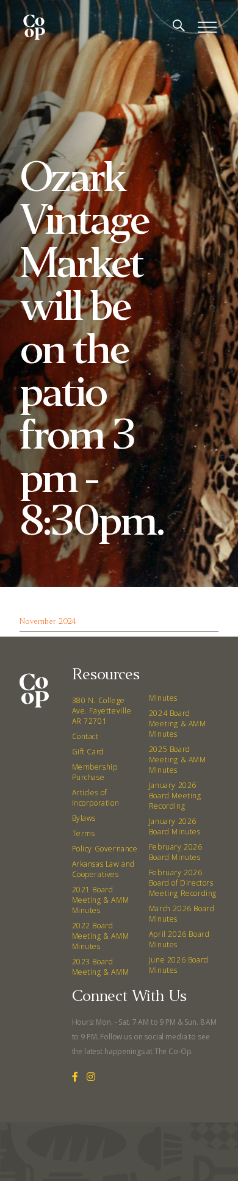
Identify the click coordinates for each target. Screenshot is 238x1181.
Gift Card (88, 751)
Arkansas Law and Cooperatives (103, 869)
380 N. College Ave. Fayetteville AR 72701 (102, 710)
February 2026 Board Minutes (176, 852)
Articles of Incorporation (96, 797)
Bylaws (84, 818)
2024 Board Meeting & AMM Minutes (177, 723)
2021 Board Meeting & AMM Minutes (100, 900)
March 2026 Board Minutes (182, 913)
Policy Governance (105, 848)
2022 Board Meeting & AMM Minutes (100, 936)
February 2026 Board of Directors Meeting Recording (183, 882)
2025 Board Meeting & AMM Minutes (177, 759)
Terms (83, 833)
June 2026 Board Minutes (179, 965)
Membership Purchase (95, 772)
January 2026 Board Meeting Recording (175, 795)
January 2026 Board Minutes (175, 826)
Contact (85, 736)
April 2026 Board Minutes (179, 939)
